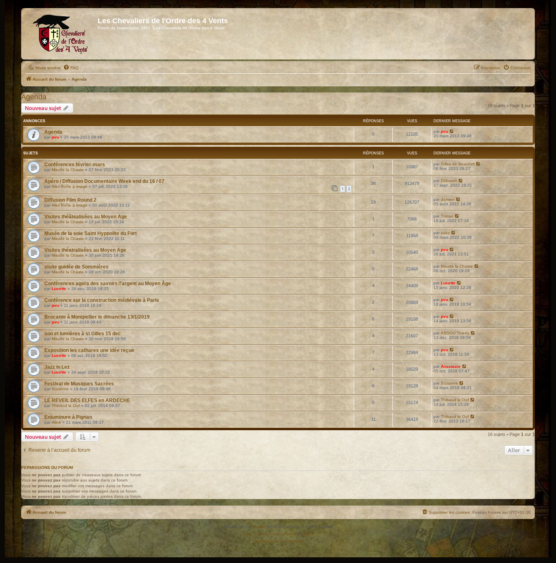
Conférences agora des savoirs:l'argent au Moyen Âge (107, 283)
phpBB (259, 526)
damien (448, 199)
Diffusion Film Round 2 (70, 200)
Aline (56, 422)
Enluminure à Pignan (68, 417)
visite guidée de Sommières (76, 267)
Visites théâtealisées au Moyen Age (85, 217)
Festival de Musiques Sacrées (79, 384)
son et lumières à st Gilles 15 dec (82, 333)
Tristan (447, 216)
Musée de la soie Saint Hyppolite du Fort (90, 233)
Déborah (449, 180)
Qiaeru (308, 534)
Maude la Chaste (68, 169)
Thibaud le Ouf (66, 405)
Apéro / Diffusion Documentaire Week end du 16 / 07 (104, 181)
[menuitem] (71, 68)
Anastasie (451, 366)
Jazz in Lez (57, 367)
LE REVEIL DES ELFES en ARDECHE (87, 400)
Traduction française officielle (269, 534)
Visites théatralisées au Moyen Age (85, 250)
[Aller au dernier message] (452, 131)
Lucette (59, 288)
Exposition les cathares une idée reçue (89, 350)
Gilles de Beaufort (458, 164)
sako (445, 233)
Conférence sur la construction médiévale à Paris (101, 300)
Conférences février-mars (74, 164)
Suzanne (60, 389)
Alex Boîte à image (70, 186)
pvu (55, 137)
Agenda (33, 96)
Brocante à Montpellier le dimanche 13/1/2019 (97, 317)
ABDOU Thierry (455, 333)
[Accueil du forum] (60, 33)
